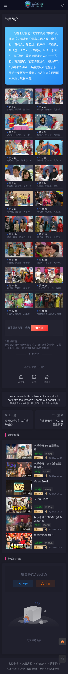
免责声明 (27, 663)
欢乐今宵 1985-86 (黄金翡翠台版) (48, 519)
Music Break (41, 481)
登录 (40, 328)
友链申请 (13, 663)
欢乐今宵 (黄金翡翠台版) (46, 447)
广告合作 (41, 663)
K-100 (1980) (41, 499)
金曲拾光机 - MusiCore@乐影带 (43, 668)
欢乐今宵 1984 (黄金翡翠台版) (47, 465)
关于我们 (55, 663)
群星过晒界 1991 (44, 535)
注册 (47, 583)
